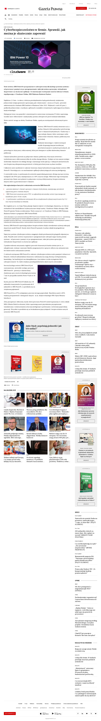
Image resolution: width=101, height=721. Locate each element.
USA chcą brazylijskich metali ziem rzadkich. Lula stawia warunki (86, 335)
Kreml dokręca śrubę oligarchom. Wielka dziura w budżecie (37, 436)
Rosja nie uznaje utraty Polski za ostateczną (85, 650)
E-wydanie (77, 605)
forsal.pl (81, 3)
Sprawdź (45, 335)
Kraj (76, 137)
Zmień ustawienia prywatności (70, 703)
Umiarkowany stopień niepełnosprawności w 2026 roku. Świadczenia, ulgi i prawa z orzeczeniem (85, 155)
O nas (26, 703)
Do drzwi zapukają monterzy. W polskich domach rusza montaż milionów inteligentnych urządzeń (36, 460)
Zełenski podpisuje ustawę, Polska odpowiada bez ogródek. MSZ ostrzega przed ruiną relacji (14, 436)
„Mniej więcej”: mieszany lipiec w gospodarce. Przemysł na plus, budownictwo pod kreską (84, 671)
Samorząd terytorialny (81, 299)
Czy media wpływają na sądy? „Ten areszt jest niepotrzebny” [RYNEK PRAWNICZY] (85, 547)
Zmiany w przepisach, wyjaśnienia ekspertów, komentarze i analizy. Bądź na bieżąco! (86, 453)
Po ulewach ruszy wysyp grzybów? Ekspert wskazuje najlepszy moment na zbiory (85, 317)
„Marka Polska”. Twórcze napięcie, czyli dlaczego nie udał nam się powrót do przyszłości (85, 611)
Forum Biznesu (70, 707)
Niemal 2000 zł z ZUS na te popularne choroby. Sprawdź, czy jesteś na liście (86, 252)
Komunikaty (39, 703)
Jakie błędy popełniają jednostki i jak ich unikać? (44, 327)
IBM (18, 381)
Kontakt (20, 703)
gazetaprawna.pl (43, 707)
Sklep (95, 3)
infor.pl (88, 3)
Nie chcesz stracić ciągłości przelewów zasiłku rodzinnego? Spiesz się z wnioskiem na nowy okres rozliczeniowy (85, 264)
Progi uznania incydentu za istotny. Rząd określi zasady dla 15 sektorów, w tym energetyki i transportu (85, 143)
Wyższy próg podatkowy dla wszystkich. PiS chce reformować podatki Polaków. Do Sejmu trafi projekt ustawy (37, 412)
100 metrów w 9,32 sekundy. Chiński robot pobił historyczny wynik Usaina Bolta (85, 346)
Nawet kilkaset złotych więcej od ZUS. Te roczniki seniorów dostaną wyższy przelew (86, 277)
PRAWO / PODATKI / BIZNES (86, 448)
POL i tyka (77, 528)
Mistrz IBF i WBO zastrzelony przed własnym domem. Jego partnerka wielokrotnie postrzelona (86, 359)
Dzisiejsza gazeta (14, 8)
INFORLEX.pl (35, 707)
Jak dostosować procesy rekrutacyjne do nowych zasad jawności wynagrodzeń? (86, 414)
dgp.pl (63, 3)
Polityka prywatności (56, 703)
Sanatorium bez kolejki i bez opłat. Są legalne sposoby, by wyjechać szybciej (85, 178)
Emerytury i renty (79, 162)
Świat (76, 211)
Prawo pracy (78, 183)
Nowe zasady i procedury (86, 496)
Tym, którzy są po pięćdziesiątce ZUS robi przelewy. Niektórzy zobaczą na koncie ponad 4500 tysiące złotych (59, 460)
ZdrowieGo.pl (51, 707)
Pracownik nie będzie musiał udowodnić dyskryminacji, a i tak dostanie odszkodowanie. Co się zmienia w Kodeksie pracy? (86, 190)
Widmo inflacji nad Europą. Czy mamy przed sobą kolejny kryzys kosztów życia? (14, 460)
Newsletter (58, 707)
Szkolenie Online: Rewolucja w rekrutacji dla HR (86, 408)
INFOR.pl (29, 707)
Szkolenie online (86, 115)
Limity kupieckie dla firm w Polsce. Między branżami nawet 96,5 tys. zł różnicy (14, 412)
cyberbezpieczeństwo (9, 381)
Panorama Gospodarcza (80, 707)
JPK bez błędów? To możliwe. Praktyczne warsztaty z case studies (86, 119)
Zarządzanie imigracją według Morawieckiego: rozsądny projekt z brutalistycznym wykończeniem (86, 624)
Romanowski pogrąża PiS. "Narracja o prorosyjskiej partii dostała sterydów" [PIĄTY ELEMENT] (84, 559)
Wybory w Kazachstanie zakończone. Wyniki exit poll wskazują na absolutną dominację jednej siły (85, 217)
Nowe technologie (9, 23)
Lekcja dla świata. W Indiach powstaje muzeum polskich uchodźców (85, 371)
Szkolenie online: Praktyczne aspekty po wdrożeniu (39, 331)
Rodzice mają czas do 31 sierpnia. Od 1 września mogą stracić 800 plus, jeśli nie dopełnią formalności (59, 436)
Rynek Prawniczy (79, 541)
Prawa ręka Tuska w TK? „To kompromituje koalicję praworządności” (85, 571)
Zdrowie (77, 173)
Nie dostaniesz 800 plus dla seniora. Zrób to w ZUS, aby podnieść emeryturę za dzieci (86, 167)
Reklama (32, 703)
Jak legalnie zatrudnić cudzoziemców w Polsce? (86, 499)
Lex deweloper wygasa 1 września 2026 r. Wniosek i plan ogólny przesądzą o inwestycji (59, 412)
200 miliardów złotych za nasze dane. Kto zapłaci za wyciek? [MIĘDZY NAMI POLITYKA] (84, 534)
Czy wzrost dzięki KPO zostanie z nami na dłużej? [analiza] (84, 683)
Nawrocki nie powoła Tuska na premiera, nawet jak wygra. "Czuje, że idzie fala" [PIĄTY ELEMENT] (86, 521)
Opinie (76, 594)
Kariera (47, 703)
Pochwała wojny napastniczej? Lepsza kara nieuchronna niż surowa (86, 599)
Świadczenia (78, 149)
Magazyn (77, 366)
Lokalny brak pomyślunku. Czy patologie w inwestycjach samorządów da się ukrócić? (85, 694)
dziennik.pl (72, 3)
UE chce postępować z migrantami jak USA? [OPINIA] (83, 589)
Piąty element (78, 515)
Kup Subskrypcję (81, 8)
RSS (82, 703)
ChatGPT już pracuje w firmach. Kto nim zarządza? (85, 634)
